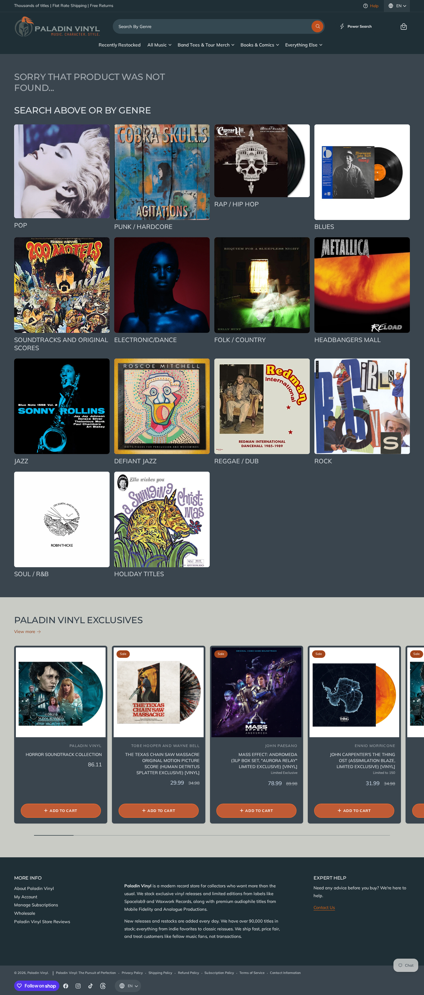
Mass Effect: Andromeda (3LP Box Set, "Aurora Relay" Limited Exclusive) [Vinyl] (264, 760)
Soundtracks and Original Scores (61, 344)
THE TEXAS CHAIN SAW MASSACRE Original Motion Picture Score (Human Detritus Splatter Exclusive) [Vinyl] (162, 763)
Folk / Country (240, 340)
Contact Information (285, 973)
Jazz (21, 461)
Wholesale (24, 913)
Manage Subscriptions (36, 905)
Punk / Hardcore (143, 226)
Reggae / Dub (236, 461)
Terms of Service (251, 973)
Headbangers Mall (347, 340)
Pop (20, 225)
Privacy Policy (132, 973)
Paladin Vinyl (37, 973)
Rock (323, 461)
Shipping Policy (160, 973)
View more (24, 631)
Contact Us (324, 907)
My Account (25, 896)
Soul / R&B (31, 574)
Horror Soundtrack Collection (64, 754)
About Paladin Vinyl (34, 888)
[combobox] (219, 26)
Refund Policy (188, 973)
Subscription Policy (219, 973)
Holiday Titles (139, 574)
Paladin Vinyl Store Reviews (42, 921)
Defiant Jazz (135, 461)
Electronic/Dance (145, 340)
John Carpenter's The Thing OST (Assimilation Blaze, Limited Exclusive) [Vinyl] (362, 760)
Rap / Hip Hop (236, 204)
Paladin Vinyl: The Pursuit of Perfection (86, 973)
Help (374, 5)
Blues (324, 226)
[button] (403, 26)
